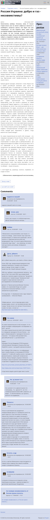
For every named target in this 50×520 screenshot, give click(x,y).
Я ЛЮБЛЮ (10, 472)
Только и (10, 402)
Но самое (10, 318)
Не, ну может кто (16, 380)
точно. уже (15, 212)
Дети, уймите (12, 254)
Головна (3, 8)
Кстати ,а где (11, 453)
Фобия (9, 227)
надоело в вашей (13, 197)
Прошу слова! (6, 181)
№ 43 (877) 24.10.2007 (8, 187)
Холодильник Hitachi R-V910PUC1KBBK (40, 58)
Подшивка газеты (12, 8)
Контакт (3, 512)
